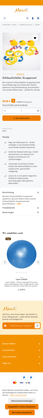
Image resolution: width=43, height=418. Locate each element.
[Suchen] (27, 18)
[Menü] (4, 18)
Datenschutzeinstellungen (21, 401)
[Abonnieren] (37, 325)
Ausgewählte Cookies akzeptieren (21, 407)
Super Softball (21, 279)
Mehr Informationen (18, 395)
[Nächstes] (36, 51)
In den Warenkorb (21, 118)
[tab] (20, 198)
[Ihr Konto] (32, 18)
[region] (21, 51)
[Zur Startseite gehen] (21, 10)
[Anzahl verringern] (5, 111)
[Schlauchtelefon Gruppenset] (21, 51)
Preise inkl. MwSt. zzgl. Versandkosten (15, 105)
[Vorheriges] (6, 51)
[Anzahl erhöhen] (38, 111)
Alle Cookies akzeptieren (22, 412)
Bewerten (20, 74)
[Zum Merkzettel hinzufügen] (35, 38)
